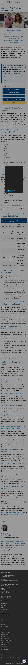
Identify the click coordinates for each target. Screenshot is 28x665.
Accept (9, 190)
